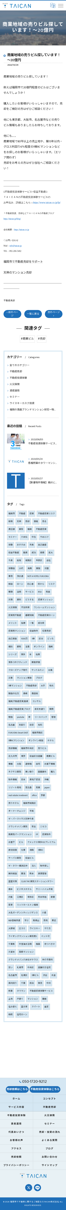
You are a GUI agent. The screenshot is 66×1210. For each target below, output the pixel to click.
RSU (40, 592)
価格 (36, 521)
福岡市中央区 (27, 748)
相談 (10, 584)
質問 (51, 709)
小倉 (44, 912)
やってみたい (38, 670)
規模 (42, 552)
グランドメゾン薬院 (17, 826)
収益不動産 (13, 552)
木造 (53, 975)
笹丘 (34, 826)
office (34, 795)
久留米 (11, 952)
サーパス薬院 (14, 858)
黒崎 (25, 693)
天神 (19, 521)
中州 (48, 983)
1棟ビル (35, 975)
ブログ (39, 678)
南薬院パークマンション (20, 834)
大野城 (11, 928)
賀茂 (40, 983)
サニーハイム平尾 (44, 889)
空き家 (24, 1006)
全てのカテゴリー (19, 365)
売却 (27, 521)
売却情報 (12, 748)
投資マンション (45, 599)
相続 (10, 1014)
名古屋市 (12, 975)
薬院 (21, 529)
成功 (34, 552)
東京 (23, 756)
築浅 (23, 873)
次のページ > (54, 314)
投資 (32, 513)
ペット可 (45, 936)
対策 (10, 599)
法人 (34, 866)
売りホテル (13, 803)
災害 (10, 678)
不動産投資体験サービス (41, 991)
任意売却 (46, 631)
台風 (50, 670)
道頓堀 (28, 764)
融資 (25, 552)
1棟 (33, 638)
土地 (10, 999)
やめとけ (44, 537)
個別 (10, 646)
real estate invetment (18, 795)
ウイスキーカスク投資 (22, 403)
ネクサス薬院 (14, 771)
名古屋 (11, 725)
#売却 (41, 338)
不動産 (22, 513)
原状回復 (12, 850)
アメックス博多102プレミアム (41, 842)
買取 (38, 568)
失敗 (32, 545)
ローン (20, 584)
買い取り (29, 771)
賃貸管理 (42, 873)
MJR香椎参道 (14, 920)
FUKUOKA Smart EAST (18, 732)
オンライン (39, 646)
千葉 (23, 983)
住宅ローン (22, 1014)
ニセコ (43, 826)
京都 (43, 795)
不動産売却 (9, 301)
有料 (40, 725)
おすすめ (21, 545)
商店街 (35, 693)
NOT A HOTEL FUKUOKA (38, 576)
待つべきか (49, 944)
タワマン (21, 991)
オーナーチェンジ (16, 811)
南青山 (36, 920)
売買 (38, 787)
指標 (23, 623)
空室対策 (12, 881)
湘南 (32, 850)
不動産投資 (41, 529)
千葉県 (11, 944)
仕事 (23, 850)
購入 (53, 771)
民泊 (32, 983)
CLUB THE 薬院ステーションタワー (37, 881)
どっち (50, 638)
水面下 (11, 842)
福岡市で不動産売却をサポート (23, 261)
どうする (29, 599)
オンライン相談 (36, 740)
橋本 (10, 889)
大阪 (19, 764)
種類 (10, 592)
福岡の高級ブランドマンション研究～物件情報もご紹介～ (33, 410)
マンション (32, 999)
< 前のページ (12, 314)
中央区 (30, 967)
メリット (12, 623)
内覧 (10, 897)
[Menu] (60, 5)
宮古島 (28, 787)
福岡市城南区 (29, 803)
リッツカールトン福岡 (27, 905)
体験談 (11, 568)
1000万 (24, 638)
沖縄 (46, 779)
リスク (51, 584)
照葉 (10, 991)
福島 (38, 944)
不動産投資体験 (18, 378)
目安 (32, 725)
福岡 (29, 529)
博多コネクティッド (17, 662)
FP (37, 834)
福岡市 (11, 513)
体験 (10, 545)
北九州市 (12, 756)
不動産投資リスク (46, 513)
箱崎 (51, 646)
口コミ (22, 928)
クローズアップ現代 (17, 670)
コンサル (36, 701)
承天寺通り (39, 709)
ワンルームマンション (44, 607)
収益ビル (29, 858)
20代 (21, 568)
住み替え (12, 1006)
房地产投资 (35, 779)
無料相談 (12, 873)
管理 (53, 717)
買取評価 (36, 662)
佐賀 (38, 654)
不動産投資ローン (46, 615)
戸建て (20, 999)
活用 (19, 592)
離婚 (44, 999)
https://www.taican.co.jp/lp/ (47, 202)
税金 (48, 592)
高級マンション (26, 952)
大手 (43, 685)
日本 (23, 779)
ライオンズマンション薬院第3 (22, 936)
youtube (20, 717)
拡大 (51, 552)
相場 (10, 521)
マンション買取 (24, 678)
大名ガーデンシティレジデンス (23, 912)
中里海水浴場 (25, 944)
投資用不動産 (14, 615)
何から (41, 584)
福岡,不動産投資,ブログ (19, 709)
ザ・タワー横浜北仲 (17, 866)
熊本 (32, 873)
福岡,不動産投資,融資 (18, 701)
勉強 (10, 717)
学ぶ (26, 920)
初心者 (30, 584)
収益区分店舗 (36, 756)
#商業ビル (27, 338)
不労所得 (25, 607)
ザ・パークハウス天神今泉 (21, 819)
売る (44, 521)
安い (10, 967)
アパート (36, 1006)
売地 (45, 920)
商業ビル (50, 756)
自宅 (38, 764)
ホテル (51, 740)
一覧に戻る (33, 314)
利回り (22, 725)
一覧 (32, 623)
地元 (51, 685)
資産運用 (15, 391)
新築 (53, 897)
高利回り (12, 983)
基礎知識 (29, 615)
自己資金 (12, 638)
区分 (41, 638)
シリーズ (12, 654)
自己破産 (42, 545)
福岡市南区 (37, 732)
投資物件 (46, 834)
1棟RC (40, 850)
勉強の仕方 (13, 693)
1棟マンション (15, 685)
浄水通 (20, 576)
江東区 (20, 897)
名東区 (24, 975)
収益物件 (34, 631)
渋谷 (45, 975)
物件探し (44, 866)
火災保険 (15, 384)
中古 (34, 537)
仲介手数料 (47, 959)
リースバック (41, 717)
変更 (10, 905)
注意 (27, 646)
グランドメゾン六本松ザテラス (23, 959)
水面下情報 (49, 764)
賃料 (19, 599)
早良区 (39, 560)
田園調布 (42, 771)
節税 (19, 646)
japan (47, 787)
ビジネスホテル (24, 889)
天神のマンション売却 (18, 272)
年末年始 (42, 897)
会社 (48, 560)
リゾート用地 (14, 787)
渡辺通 (11, 529)
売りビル (42, 748)
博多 (23, 654)
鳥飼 (30, 568)
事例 (10, 576)
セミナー (15, 397)
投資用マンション (16, 631)
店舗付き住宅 (44, 967)
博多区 (30, 897)
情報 (10, 764)
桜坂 (19, 560)
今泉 (10, 560)
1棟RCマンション (16, 740)
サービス (29, 592)
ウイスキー (35, 928)
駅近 (54, 920)
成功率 (41, 623)
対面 (47, 568)
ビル (21, 842)
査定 (46, 1006)
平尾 (32, 811)
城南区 (28, 560)
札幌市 (20, 967)
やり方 (47, 928)
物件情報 (12, 779)
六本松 (24, 537)
